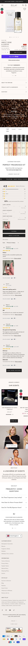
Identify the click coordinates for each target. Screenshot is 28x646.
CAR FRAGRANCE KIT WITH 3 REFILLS (9, 408)
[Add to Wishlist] (25, 9)
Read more (5, 359)
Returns (3, 546)
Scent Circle (4, 588)
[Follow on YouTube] (10, 610)
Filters (14, 231)
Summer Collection (6, 580)
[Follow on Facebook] (2, 610)
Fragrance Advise (5, 548)
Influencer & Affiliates (6, 590)
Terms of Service (5, 561)
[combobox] (14, 535)
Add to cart (18, 52)
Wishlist (3, 551)
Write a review (14, 235)
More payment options (14, 60)
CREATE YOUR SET (14, 174)
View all (14, 420)
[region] (14, 519)
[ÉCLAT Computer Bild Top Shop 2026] (14, 630)
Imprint (3, 573)
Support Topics (5, 565)
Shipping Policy (5, 570)
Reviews (3, 585)
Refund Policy (4, 568)
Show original (17, 258)
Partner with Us (5, 593)
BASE (20, 129)
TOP (7, 129)
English (13, 620)
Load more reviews (14, 370)
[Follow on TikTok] (14, 610)
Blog (2, 583)
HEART (14, 129)
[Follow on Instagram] (6, 610)
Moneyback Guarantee (7, 543)
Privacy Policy (4, 563)
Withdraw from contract (7, 553)
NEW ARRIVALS (12, 445)
